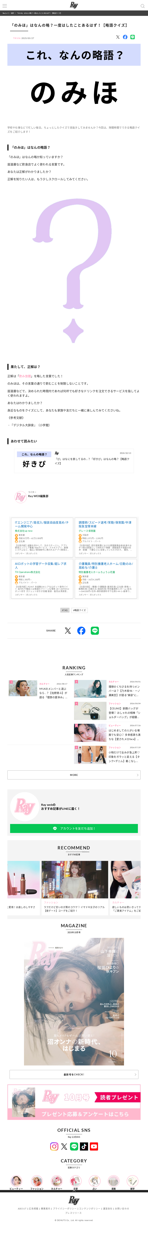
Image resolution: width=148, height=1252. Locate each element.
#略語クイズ (79, 610)
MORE (74, 775)
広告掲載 (33, 1208)
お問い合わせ (122, 1208)
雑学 (12, 13)
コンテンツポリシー (90, 1208)
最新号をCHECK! (74, 1074)
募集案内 (46, 1208)
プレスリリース (73, 1213)
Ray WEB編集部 (38, 496)
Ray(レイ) (6, 13)
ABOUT (22, 1208)
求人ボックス (31, 553)
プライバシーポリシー (65, 1208)
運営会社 (108, 1208)
